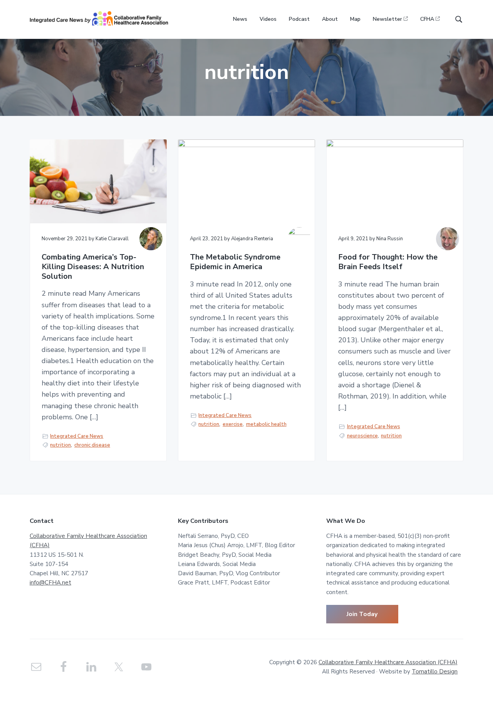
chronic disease (92, 445)
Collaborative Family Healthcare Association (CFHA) (388, 662)
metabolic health (266, 424)
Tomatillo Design (435, 671)
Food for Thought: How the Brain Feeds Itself (388, 262)
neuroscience (362, 435)
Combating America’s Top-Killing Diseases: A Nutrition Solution (93, 267)
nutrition (60, 445)
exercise (233, 424)
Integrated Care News (76, 436)
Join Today (362, 614)
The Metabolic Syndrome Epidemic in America (235, 262)
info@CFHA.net (50, 582)
